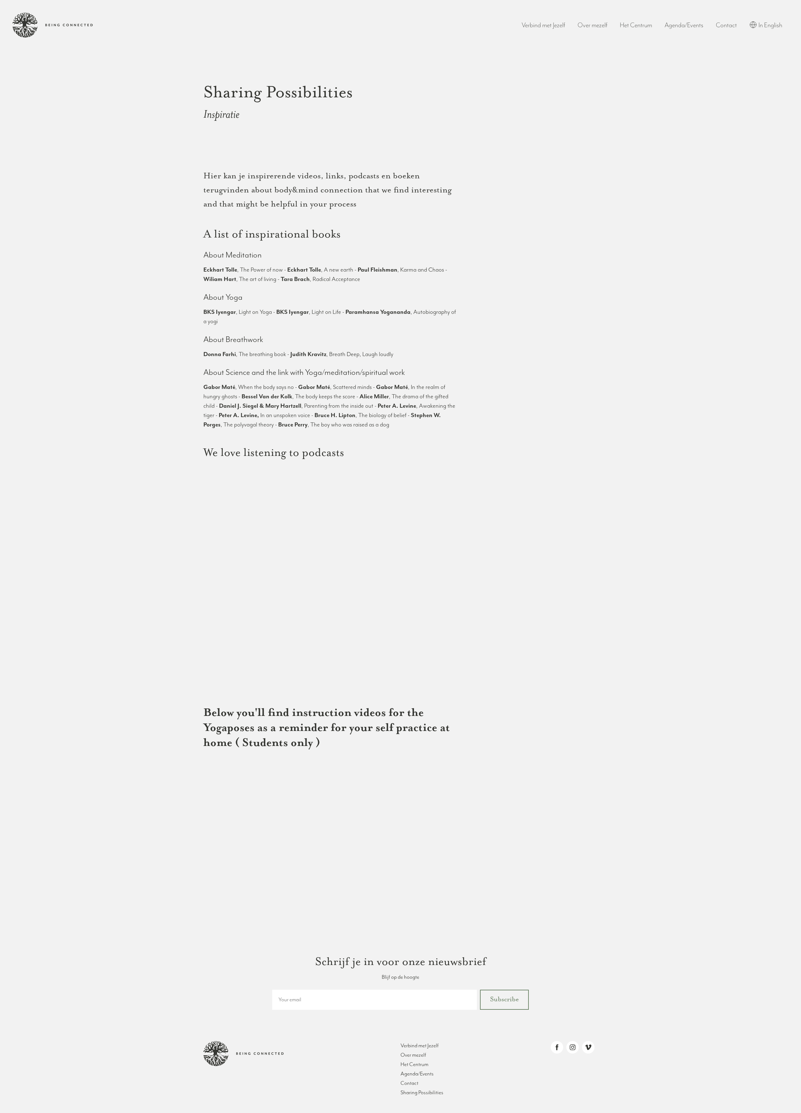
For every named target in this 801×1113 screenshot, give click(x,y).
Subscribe (504, 999)
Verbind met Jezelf (543, 25)
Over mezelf (592, 25)
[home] (53, 25)
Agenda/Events (684, 25)
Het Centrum (636, 25)
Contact (726, 25)
